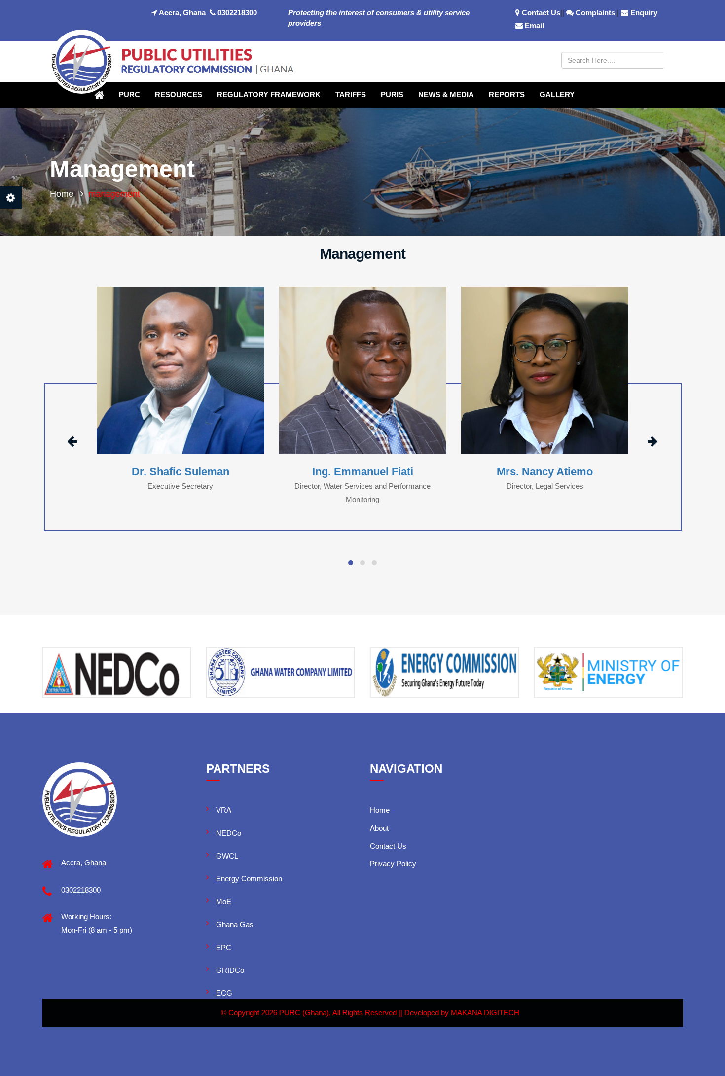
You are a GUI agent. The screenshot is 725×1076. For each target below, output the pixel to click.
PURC (129, 94)
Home (61, 194)
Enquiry (643, 12)
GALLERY (557, 94)
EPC (223, 947)
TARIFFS (350, 94)
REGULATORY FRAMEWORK (269, 94)
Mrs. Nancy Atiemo (545, 472)
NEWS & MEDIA (446, 94)
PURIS (392, 94)
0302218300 (236, 12)
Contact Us (541, 12)
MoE (223, 901)
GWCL (227, 856)
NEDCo (228, 833)
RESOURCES (178, 94)
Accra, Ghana (181, 12)
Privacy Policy (393, 864)
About (379, 828)
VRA (223, 810)
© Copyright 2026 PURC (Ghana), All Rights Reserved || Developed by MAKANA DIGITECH (370, 1012)
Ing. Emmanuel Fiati (362, 472)
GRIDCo (230, 970)
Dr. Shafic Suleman (180, 472)
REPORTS (507, 94)
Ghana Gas (235, 924)
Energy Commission (249, 878)
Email (534, 25)
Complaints (595, 12)
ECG (224, 993)
